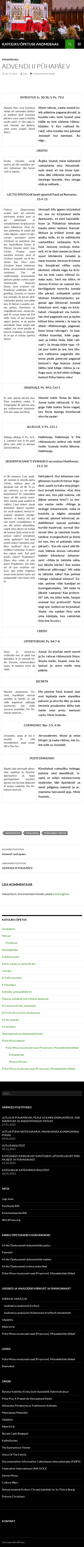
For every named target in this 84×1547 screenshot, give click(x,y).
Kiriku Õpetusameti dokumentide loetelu (26, 1259)
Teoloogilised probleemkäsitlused (22, 1033)
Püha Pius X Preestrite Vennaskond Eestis (27, 1398)
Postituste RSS (10, 1206)
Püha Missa (32, 833)
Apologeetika (10, 949)
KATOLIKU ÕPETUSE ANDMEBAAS (30, 44)
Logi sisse (7, 1199)
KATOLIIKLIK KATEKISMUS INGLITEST (25, 1170)
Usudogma (8, 928)
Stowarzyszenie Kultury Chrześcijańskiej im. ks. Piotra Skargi (38, 1489)
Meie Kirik (8, 1326)
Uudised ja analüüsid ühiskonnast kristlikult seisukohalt (37, 1312)
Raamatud (8, 1366)
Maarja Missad (18, 1061)
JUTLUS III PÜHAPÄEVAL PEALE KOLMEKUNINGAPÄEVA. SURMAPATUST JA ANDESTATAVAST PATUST (41, 1119)
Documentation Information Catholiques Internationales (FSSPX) (41, 1461)
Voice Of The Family (14, 1454)
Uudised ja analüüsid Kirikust (21, 1305)
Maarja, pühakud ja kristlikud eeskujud (25, 998)
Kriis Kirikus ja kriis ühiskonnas (21, 1012)
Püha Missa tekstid (55, 833)
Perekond (11, 942)
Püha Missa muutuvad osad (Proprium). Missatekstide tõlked (42, 1047)
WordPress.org (11, 1220)
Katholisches (10, 1440)
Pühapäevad (10, 59)
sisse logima (61, 894)
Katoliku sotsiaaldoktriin (17, 991)
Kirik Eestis (9, 1026)
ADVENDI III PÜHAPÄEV (17, 866)
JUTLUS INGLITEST (13, 1145)
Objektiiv (7, 1319)
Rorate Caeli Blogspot (15, 1433)
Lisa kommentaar (44, 73)
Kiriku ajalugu (10, 1019)
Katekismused (10, 956)
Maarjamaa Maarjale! (15, 1412)
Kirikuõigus (9, 984)
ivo (25, 73)
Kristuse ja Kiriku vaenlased (19, 1005)
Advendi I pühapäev (14, 852)
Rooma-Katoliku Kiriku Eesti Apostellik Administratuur (35, 1391)
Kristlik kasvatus (12, 977)
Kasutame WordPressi (13, 1542)
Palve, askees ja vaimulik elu (19, 963)
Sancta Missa (10, 1475)
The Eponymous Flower (16, 1447)
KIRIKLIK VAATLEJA (14, 1298)
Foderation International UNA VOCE (24, 1468)
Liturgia (6, 970)
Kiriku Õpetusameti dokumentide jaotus (26, 1245)
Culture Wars (10, 1482)
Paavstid (7, 1252)
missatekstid (12, 833)
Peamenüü (79, 44)
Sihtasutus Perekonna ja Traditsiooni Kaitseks (29, 1405)
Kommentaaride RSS (14, 1213)
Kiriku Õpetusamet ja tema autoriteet (24, 1266)
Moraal (6, 935)
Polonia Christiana (13, 1496)
